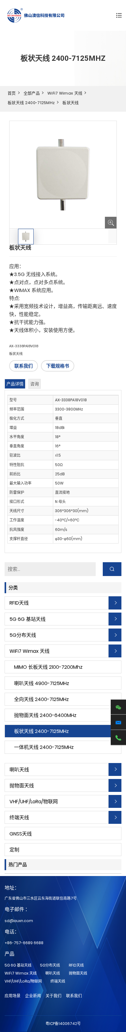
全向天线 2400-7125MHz (41, 699)
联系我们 (23, 366)
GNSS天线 (20, 833)
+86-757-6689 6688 (24, 942)
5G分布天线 (22, 635)
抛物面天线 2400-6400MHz (45, 715)
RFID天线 (19, 602)
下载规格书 (57, 366)
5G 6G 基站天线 (27, 619)
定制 (14, 849)
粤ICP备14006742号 (63, 1023)
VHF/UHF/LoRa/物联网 (33, 801)
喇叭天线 (19, 769)
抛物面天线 (21, 785)
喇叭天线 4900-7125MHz (41, 683)
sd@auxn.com (19, 920)
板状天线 (70, 103)
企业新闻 (33, 995)
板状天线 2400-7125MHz (31, 103)
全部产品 (32, 93)
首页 (12, 93)
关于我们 (53, 995)
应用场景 (12, 995)
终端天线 (19, 817)
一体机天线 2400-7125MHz (44, 747)
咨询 (34, 384)
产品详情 (15, 384)
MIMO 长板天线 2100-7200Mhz (48, 667)
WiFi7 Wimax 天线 (64, 93)
